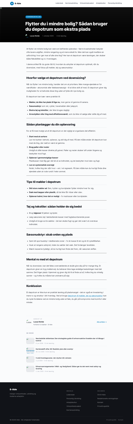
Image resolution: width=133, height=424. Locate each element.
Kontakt (100, 402)
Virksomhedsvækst (87, 3)
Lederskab (59, 3)
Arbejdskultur (101, 3)
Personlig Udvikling (115, 3)
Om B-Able (101, 395)
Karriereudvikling (71, 3)
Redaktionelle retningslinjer (107, 399)
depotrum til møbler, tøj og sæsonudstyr (85, 296)
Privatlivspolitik (103, 406)
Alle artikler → (102, 322)
